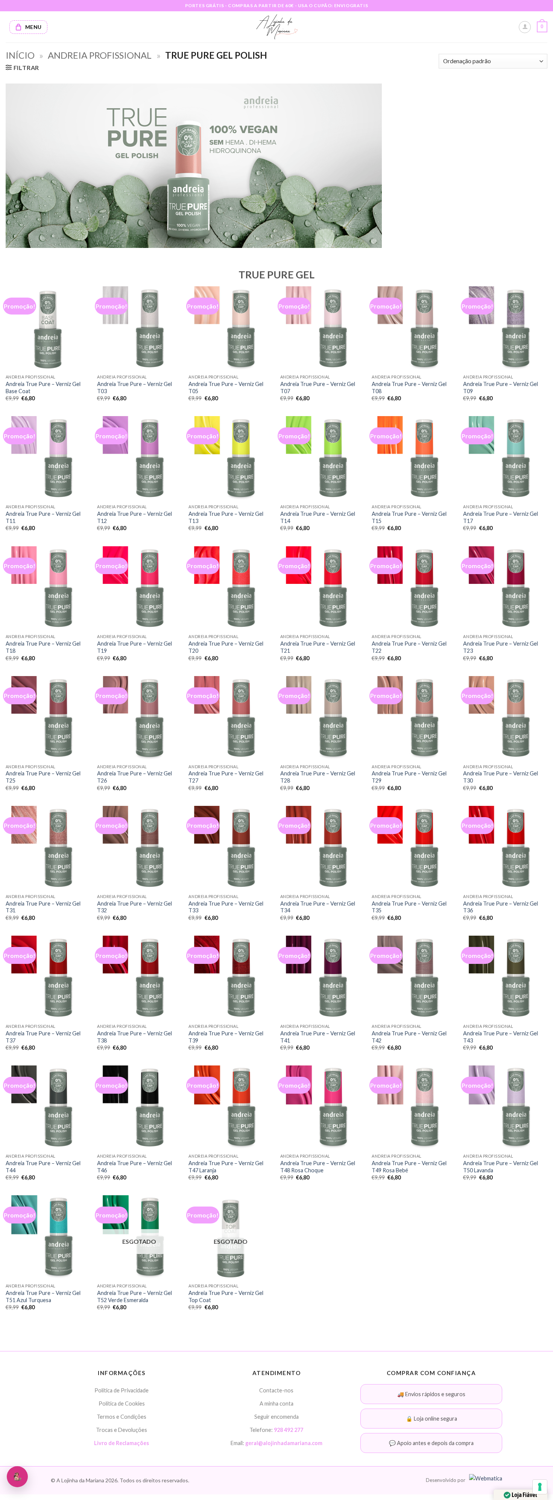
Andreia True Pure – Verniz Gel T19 (134, 647)
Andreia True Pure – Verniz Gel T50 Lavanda (500, 1166)
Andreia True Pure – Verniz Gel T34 (317, 907)
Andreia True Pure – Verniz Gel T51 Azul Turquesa (43, 1296)
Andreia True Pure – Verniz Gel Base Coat (43, 387)
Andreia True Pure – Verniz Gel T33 (225, 907)
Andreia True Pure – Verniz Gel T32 (134, 907)
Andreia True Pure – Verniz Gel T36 (500, 907)
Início (20, 55)
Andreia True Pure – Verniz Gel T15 (409, 517)
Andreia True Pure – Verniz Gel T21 (317, 647)
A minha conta (276, 1403)
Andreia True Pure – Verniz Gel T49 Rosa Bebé (409, 1166)
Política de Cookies (122, 1403)
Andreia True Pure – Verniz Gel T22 (409, 647)
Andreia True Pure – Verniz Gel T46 (134, 1166)
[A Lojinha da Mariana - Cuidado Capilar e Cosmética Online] (276, 27)
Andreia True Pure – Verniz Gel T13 (225, 517)
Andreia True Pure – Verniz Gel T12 (134, 517)
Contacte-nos (276, 1390)
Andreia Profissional (100, 55)
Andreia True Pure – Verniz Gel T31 (43, 907)
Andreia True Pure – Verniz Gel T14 (317, 517)
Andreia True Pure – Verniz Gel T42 (409, 1037)
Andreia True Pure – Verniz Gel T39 (225, 1037)
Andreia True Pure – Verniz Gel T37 (43, 1037)
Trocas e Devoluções (121, 1430)
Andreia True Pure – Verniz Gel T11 (43, 517)
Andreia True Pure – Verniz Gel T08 (409, 387)
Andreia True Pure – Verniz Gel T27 (225, 777)
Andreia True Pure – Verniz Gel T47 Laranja (225, 1166)
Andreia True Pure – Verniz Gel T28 (317, 777)
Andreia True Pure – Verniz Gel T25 (43, 777)
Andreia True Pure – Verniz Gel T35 (409, 907)
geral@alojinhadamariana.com (283, 1443)
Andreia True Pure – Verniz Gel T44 (43, 1166)
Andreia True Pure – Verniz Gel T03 (134, 387)
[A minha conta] (525, 27)
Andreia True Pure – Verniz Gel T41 (317, 1037)
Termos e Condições (121, 1416)
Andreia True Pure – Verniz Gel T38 (134, 1037)
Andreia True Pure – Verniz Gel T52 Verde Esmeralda (134, 1296)
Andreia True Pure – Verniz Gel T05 (225, 387)
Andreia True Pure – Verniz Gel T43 (500, 1037)
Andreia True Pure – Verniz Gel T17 (500, 517)
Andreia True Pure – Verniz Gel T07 (317, 387)
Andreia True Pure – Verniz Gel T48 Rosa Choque (317, 1166)
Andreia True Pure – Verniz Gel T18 (43, 647)
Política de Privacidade (121, 1390)
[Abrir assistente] (17, 1476)
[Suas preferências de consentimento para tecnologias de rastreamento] (540, 1487)
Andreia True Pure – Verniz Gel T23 (500, 647)
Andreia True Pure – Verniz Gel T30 (500, 777)
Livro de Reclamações (121, 1443)
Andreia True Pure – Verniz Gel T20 (225, 647)
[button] (542, 27)
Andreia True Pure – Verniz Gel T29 (409, 777)
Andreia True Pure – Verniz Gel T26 (134, 777)
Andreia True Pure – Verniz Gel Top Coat (225, 1296)
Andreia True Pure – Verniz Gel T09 (500, 387)
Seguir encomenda (276, 1416)
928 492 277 (288, 1430)
